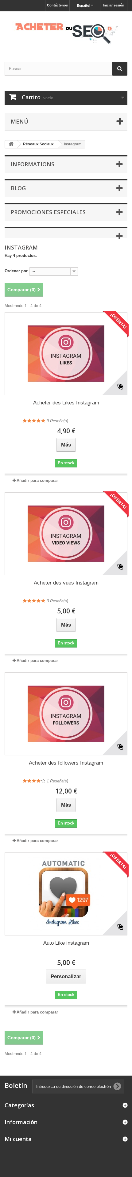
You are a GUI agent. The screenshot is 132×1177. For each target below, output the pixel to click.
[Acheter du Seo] (66, 31)
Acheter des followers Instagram (66, 763)
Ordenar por (16, 271)
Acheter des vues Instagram (66, 583)
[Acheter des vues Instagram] (66, 533)
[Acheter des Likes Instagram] (66, 353)
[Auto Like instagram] (66, 894)
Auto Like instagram (66, 943)
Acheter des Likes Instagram (66, 403)
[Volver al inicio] (11, 144)
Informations (32, 164)
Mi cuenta (18, 1139)
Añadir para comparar (37, 480)
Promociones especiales (48, 212)
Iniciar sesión (113, 5)
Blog (18, 188)
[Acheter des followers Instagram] (66, 713)
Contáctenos (57, 5)
